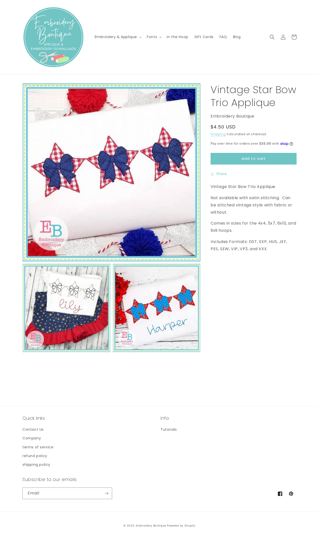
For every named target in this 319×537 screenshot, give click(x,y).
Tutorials (168, 429)
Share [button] (221, 173)
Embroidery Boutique (151, 526)
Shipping (218, 134)
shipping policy (36, 464)
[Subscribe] (106, 493)
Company (31, 438)
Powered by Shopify (181, 526)
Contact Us (33, 429)
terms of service (38, 447)
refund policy (34, 455)
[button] (118, 37)
